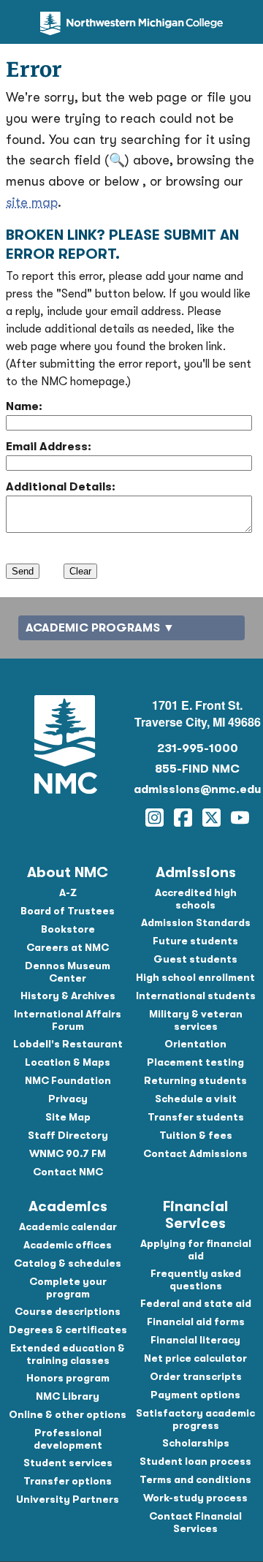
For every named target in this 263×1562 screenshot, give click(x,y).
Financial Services (195, 1215)
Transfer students (196, 1117)
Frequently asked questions (195, 1279)
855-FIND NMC (197, 769)
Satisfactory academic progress (195, 1419)
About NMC (67, 872)
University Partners (67, 1499)
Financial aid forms (196, 1321)
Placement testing (195, 1062)
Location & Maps (67, 1062)
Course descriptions (68, 1311)
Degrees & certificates (68, 1329)
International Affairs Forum (67, 1020)
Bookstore (68, 929)
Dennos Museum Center (67, 972)
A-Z (68, 892)
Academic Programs (93, 627)
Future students (195, 941)
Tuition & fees (195, 1135)
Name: (24, 406)
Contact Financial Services (195, 1522)
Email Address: (48, 446)
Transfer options (67, 1481)
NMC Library (67, 1396)
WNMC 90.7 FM (67, 1153)
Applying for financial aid (195, 1249)
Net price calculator (195, 1358)
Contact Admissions (195, 1153)
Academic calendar (68, 1226)
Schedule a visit (196, 1098)
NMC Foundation (68, 1080)
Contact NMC (68, 1172)
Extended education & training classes (67, 1354)
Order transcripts (196, 1376)
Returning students (195, 1080)
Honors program (68, 1378)
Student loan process (195, 1461)
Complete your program (68, 1287)
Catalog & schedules (67, 1263)
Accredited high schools (196, 899)
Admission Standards (196, 922)
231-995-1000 (197, 748)
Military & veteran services (196, 1020)
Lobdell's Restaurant (68, 1044)
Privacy (68, 1098)
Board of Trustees (67, 911)
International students (196, 995)
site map (32, 202)
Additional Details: (60, 486)
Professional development (68, 1439)
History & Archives (67, 995)
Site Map (68, 1117)
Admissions (196, 872)
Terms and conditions (195, 1479)
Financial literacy (195, 1340)
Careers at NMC (67, 947)
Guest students (195, 959)
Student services (68, 1462)
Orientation (195, 1044)
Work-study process (195, 1498)
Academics (67, 1206)
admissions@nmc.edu (197, 789)
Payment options (195, 1394)
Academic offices (67, 1245)
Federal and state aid (195, 1303)
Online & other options (67, 1414)
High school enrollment (195, 977)
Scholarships (195, 1443)
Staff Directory (68, 1135)
